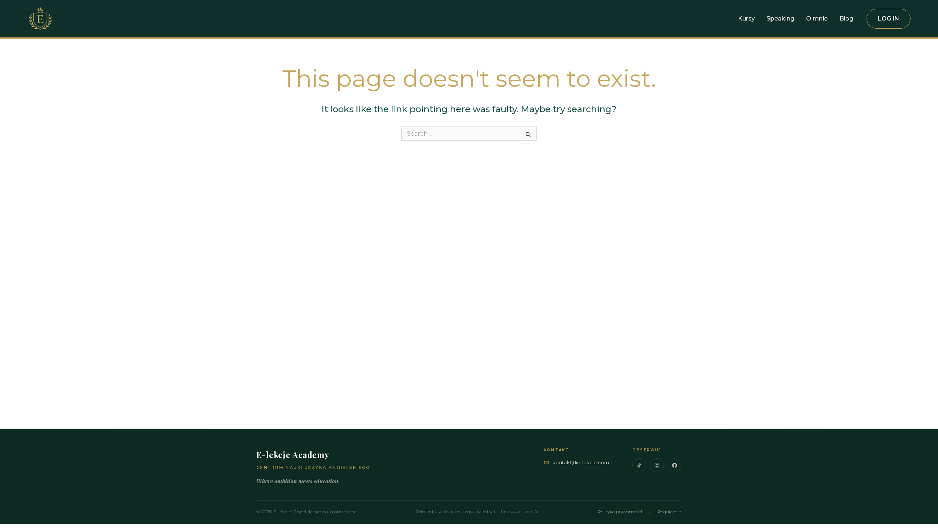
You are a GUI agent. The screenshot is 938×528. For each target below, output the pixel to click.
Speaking (780, 18)
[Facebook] (675, 465)
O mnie (817, 18)
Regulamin (670, 511)
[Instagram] (657, 465)
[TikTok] (639, 465)
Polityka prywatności (620, 511)
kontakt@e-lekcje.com (581, 462)
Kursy (746, 18)
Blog (846, 18)
